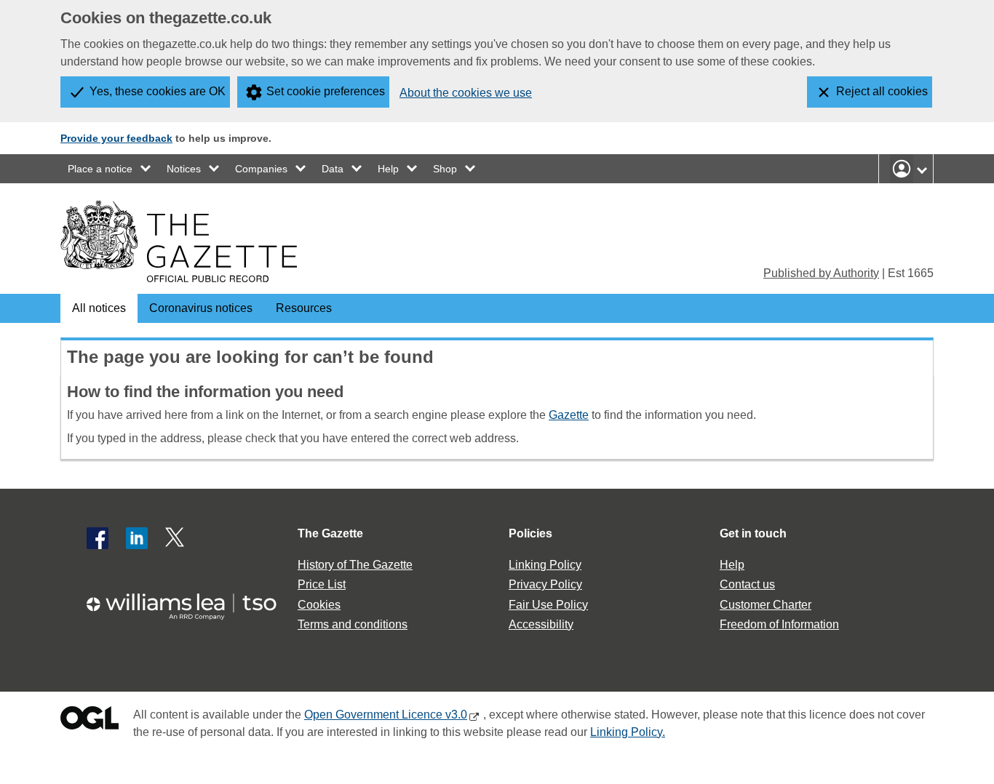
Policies (530, 533)
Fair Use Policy (548, 605)
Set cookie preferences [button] (325, 91)
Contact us (747, 584)
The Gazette (330, 533)
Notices (184, 169)
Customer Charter (765, 605)
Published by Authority (821, 273)
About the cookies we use (465, 93)
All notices (99, 308)
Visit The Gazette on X (176, 538)
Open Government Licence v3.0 (385, 714)
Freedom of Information (779, 624)
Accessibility (541, 624)
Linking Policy (545, 565)
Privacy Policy (545, 584)
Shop (445, 169)
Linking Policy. (627, 732)
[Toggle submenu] (146, 168)
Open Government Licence (89, 721)
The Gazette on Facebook (97, 538)
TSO (190, 602)
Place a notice (100, 169)
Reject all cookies (882, 91)
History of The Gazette (355, 565)
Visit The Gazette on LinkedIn (137, 538)
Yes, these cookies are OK (158, 91)
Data (332, 169)
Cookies (319, 605)
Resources (304, 308)
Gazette (569, 415)
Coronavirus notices (201, 308)
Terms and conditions (352, 624)
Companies (261, 169)
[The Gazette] (178, 241)
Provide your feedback (116, 138)
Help (388, 169)
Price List (322, 584)
